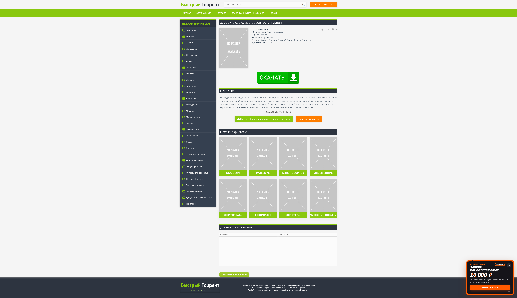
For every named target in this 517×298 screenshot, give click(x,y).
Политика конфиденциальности (248, 13)
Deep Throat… (232, 215)
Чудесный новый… (323, 215)
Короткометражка (275, 32)
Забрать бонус (490, 287)
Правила (221, 13)
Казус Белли (233, 173)
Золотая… (293, 215)
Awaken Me (263, 173)
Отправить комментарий (234, 275)
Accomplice (263, 215)
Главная (186, 13)
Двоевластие (323, 173)
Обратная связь (204, 13)
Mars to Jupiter (293, 173)
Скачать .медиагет (309, 119)
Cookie (274, 13)
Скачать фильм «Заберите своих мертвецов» (265, 119)
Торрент (200, 4)
